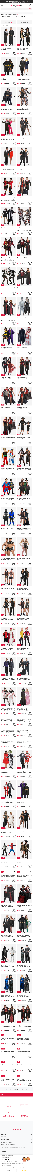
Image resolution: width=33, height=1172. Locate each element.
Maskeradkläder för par (10, 14)
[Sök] (30, 9)
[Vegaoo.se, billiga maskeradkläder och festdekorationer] (16, 5)
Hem (2, 14)
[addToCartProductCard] (14, 54)
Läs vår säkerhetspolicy (6, 1165)
